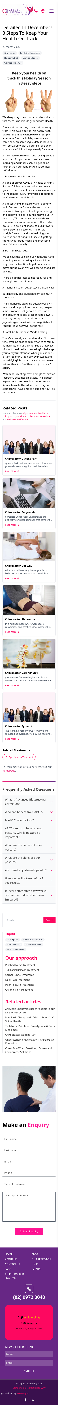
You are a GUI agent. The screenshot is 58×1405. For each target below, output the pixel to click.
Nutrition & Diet (11, 58)
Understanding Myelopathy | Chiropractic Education (29, 1041)
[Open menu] (51, 11)
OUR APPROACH (41, 1259)
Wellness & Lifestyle (12, 63)
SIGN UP (29, 1371)
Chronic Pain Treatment (19, 989)
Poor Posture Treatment (19, 984)
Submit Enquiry (29, 1231)
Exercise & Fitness (30, 58)
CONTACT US (12, 1264)
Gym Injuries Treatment (21, 757)
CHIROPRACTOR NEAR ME (14, 1275)
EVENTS (36, 1269)
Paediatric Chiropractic (30, 53)
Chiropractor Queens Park (20, 1034)
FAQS (8, 1269)
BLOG (35, 1254)
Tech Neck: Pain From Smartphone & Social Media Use (30, 1027)
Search (49, 920)
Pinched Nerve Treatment (20, 965)
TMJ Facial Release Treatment (22, 970)
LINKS (35, 1264)
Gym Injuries (9, 53)
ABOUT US (11, 1259)
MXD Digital (23, 1393)
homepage (8, 770)
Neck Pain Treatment (17, 980)
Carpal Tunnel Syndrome (19, 975)
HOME (9, 1254)
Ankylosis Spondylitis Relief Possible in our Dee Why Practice (30, 1010)
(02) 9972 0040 (29, 1297)
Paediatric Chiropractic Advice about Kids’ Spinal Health (29, 1019)
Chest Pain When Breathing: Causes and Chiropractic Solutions (28, 1050)
